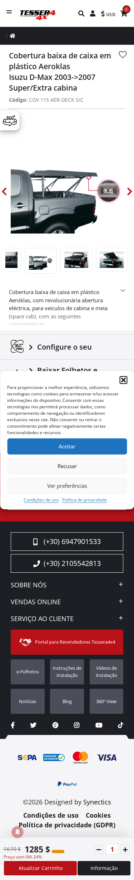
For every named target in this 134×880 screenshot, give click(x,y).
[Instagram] (76, 725)
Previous (4, 192)
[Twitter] (33, 725)
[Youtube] (98, 725)
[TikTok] (120, 725)
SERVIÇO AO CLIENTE (42, 619)
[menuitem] (82, 13)
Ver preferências (67, 485)
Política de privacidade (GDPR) (67, 825)
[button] (123, 380)
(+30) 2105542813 (72, 563)
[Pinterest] (55, 725)
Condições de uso (41, 500)
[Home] (12, 35)
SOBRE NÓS (28, 585)
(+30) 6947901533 (72, 541)
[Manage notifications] (17, 832)
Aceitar (67, 446)
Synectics (97, 802)
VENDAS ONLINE (36, 602)
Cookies (98, 815)
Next (129, 192)
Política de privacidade (84, 500)
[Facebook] (13, 725)
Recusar (67, 466)
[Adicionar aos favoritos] (123, 55)
